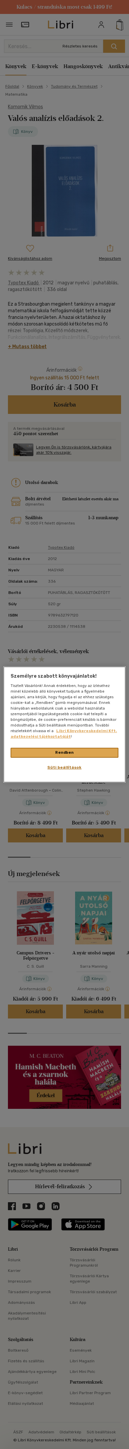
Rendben (64, 752)
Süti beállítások (64, 767)
